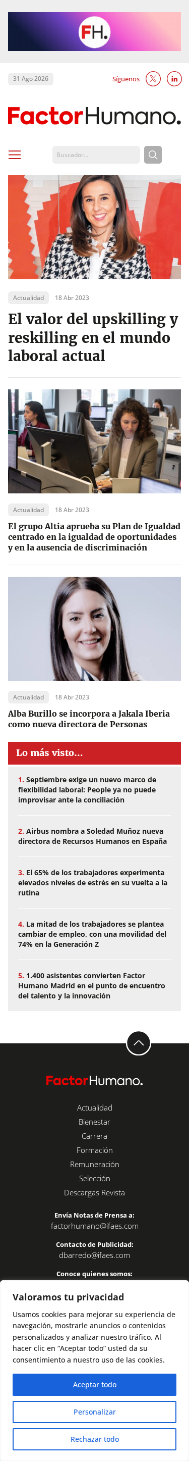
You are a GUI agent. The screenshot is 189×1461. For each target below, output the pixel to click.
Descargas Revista (94, 1192)
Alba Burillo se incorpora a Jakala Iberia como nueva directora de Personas (89, 719)
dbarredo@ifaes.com (94, 1255)
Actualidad (94, 1107)
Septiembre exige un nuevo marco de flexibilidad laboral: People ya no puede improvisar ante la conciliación (87, 789)
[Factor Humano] (94, 115)
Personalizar (95, 1412)
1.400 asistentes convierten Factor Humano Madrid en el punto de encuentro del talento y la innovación (91, 985)
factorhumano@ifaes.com (95, 1226)
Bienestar (94, 1122)
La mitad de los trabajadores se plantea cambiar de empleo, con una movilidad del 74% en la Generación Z (92, 934)
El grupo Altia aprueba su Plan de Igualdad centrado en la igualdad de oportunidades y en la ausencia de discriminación (94, 536)
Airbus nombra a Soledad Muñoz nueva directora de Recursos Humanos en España (92, 836)
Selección (94, 1178)
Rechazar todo (95, 1439)
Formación (95, 1150)
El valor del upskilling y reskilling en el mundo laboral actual (93, 337)
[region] (94, 1370)
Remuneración (94, 1164)
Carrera (94, 1136)
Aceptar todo (94, 1384)
